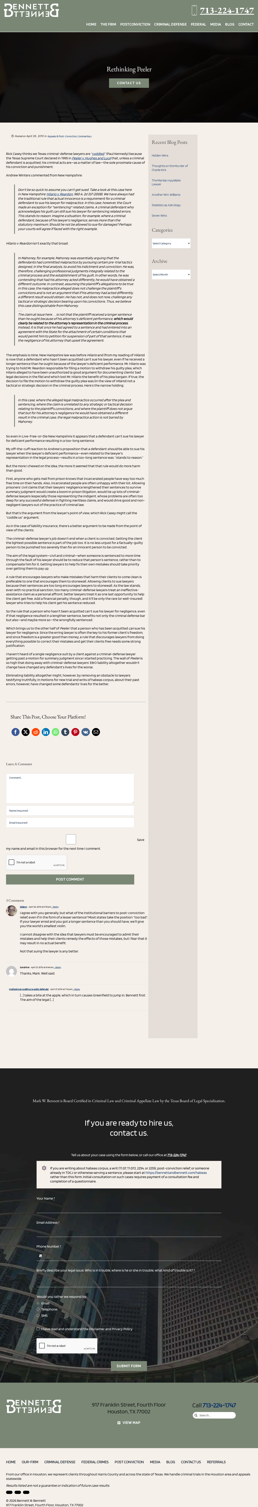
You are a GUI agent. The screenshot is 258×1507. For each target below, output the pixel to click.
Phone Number (48, 1246)
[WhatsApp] (55, 732)
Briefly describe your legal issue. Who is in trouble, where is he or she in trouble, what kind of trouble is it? (115, 1270)
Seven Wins (159, 215)
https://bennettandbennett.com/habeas (176, 1172)
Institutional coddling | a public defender (29, 989)
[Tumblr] (65, 732)
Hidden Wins (160, 155)
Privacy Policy (122, 1329)
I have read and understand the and (86, 1329)
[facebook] (18, 1492)
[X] (26, 732)
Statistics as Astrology (166, 205)
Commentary (85, 136)
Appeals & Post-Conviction (62, 136)
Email (45, 1303)
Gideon (23, 906)
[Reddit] (36, 732)
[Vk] (85, 732)
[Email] (96, 732)
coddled (98, 154)
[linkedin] (9, 1492)
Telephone (49, 1309)
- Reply (55, 906)
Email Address (48, 1222)
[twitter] (26, 1492)
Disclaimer (97, 1329)
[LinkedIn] (46, 732)
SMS (44, 1315)
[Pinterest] (75, 732)
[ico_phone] (34, 1401)
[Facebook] (15, 732)
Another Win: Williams (166, 195)
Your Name (45, 1198)
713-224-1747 (227, 10)
